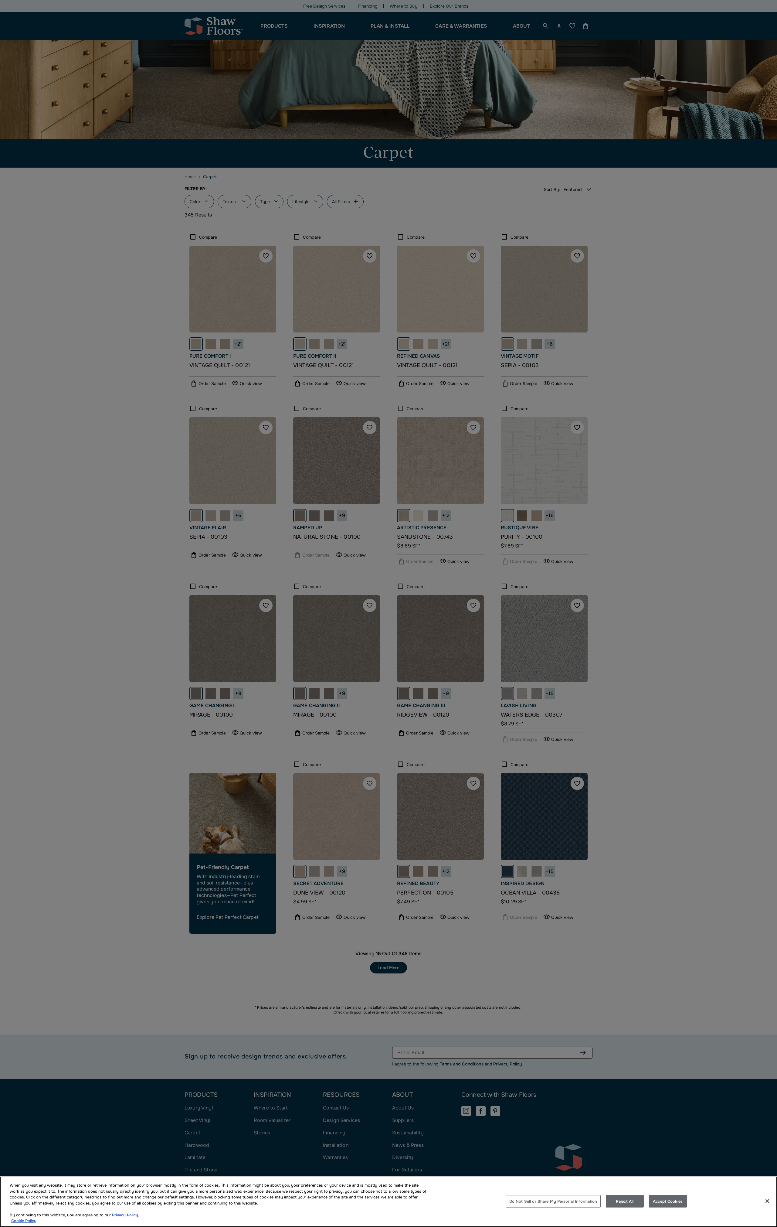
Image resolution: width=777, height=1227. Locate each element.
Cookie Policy (23, 1220)
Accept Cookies (668, 1201)
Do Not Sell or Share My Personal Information (553, 1201)
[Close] (767, 1201)
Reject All (624, 1201)
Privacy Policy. (125, 1215)
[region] (388, 1201)
